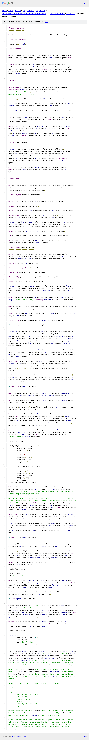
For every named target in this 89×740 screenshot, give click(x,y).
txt (80, 737)
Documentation (57, 13)
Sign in (84, 3)
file (46, 22)
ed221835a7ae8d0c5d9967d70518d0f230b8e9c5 (24, 13)
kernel (18, 10)
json (85, 737)
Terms (25, 737)
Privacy (18, 737)
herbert (30, 10)
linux (4, 10)
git (23, 10)
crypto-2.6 (40, 10)
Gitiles (13, 737)
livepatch (70, 13)
